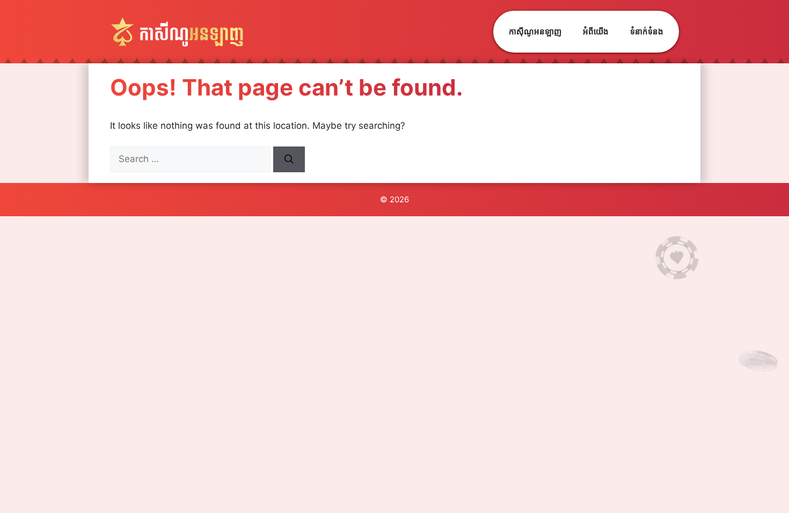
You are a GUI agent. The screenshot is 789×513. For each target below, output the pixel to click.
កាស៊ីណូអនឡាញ (535, 31)
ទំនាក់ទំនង (646, 31)
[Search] (289, 159)
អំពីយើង (596, 31)
